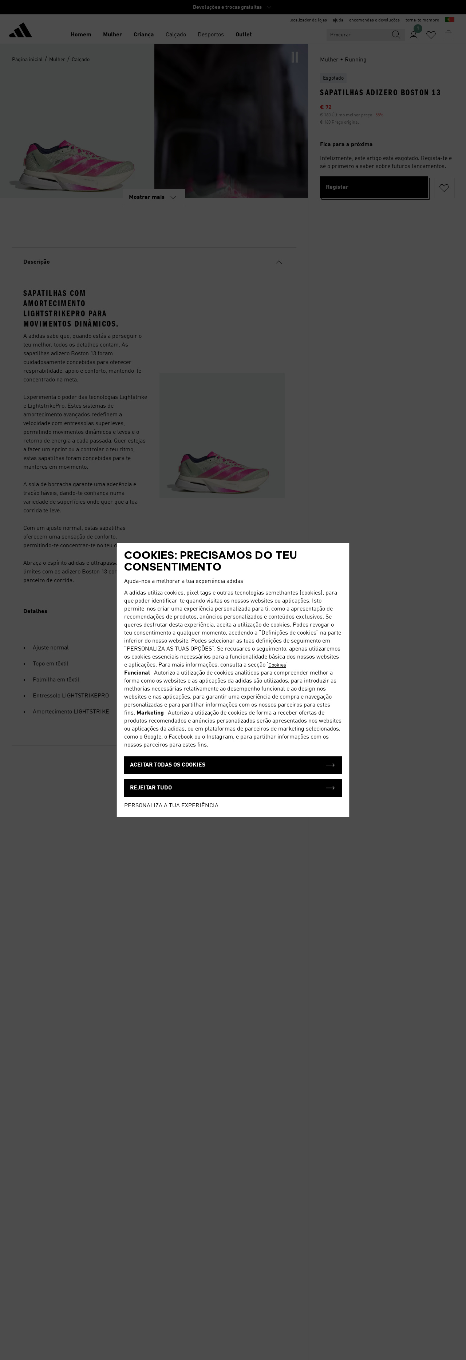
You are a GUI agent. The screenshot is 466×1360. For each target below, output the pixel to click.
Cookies (277, 665)
